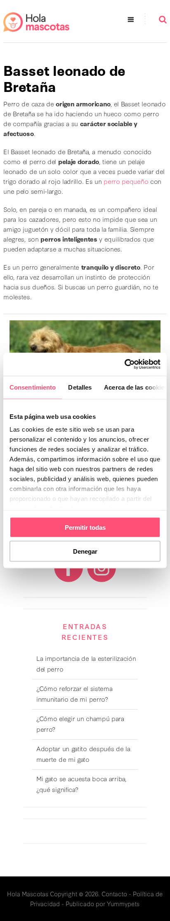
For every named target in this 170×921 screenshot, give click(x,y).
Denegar (85, 551)
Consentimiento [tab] (32, 386)
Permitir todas (85, 527)
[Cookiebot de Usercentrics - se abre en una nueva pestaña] (124, 364)
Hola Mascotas (27, 893)
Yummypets (123, 903)
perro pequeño (126, 181)
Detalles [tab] (80, 386)
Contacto (114, 893)
